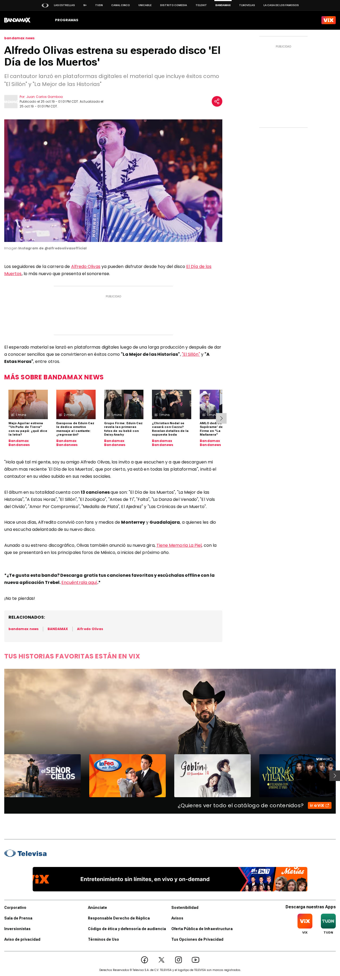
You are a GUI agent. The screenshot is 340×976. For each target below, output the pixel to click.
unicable (145, 5)
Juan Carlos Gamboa (44, 96)
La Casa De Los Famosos (281, 5)
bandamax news (19, 38)
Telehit (201, 5)
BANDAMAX (58, 629)
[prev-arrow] (1, 776)
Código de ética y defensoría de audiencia (127, 929)
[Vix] (328, 20)
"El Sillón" (191, 354)
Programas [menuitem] (66, 20)
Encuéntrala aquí (79, 582)
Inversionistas (17, 929)
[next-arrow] (221, 418)
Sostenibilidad (184, 907)
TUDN (99, 5)
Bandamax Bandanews (19, 443)
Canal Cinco (120, 5)
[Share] (217, 101)
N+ (85, 5)
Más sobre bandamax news (54, 377)
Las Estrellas (64, 5)
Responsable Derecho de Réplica (119, 918)
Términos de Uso (103, 939)
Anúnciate (97, 907)
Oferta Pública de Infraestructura (202, 929)
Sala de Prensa (18, 918)
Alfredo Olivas (85, 266)
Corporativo (15, 907)
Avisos (177, 918)
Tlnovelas (247, 5)
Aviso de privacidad (22, 939)
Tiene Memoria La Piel (179, 545)
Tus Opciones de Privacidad (197, 939)
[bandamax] (17, 20)
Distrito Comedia (173, 5)
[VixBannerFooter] (170, 879)
